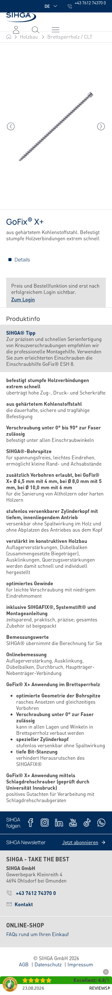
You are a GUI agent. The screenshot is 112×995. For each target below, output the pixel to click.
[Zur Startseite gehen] (21, 17)
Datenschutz (48, 964)
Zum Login (23, 299)
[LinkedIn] (58, 822)
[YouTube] (72, 822)
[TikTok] (86, 822)
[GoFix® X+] (56, 126)
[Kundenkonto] (16, 29)
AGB (24, 964)
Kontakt (24, 904)
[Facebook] (30, 822)
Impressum (80, 964)
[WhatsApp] (101, 822)
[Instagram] (44, 822)
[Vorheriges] (11, 126)
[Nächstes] (101, 126)
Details (22, 259)
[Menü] (35, 29)
